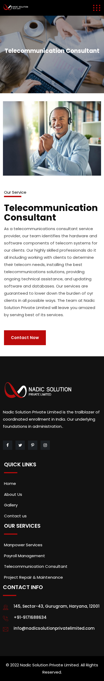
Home (10, 483)
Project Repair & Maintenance (33, 577)
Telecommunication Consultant (35, 566)
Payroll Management (24, 556)
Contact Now (25, 337)
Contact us (15, 516)
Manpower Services (23, 545)
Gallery (11, 505)
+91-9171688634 (30, 617)
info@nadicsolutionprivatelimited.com (54, 628)
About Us (13, 494)
